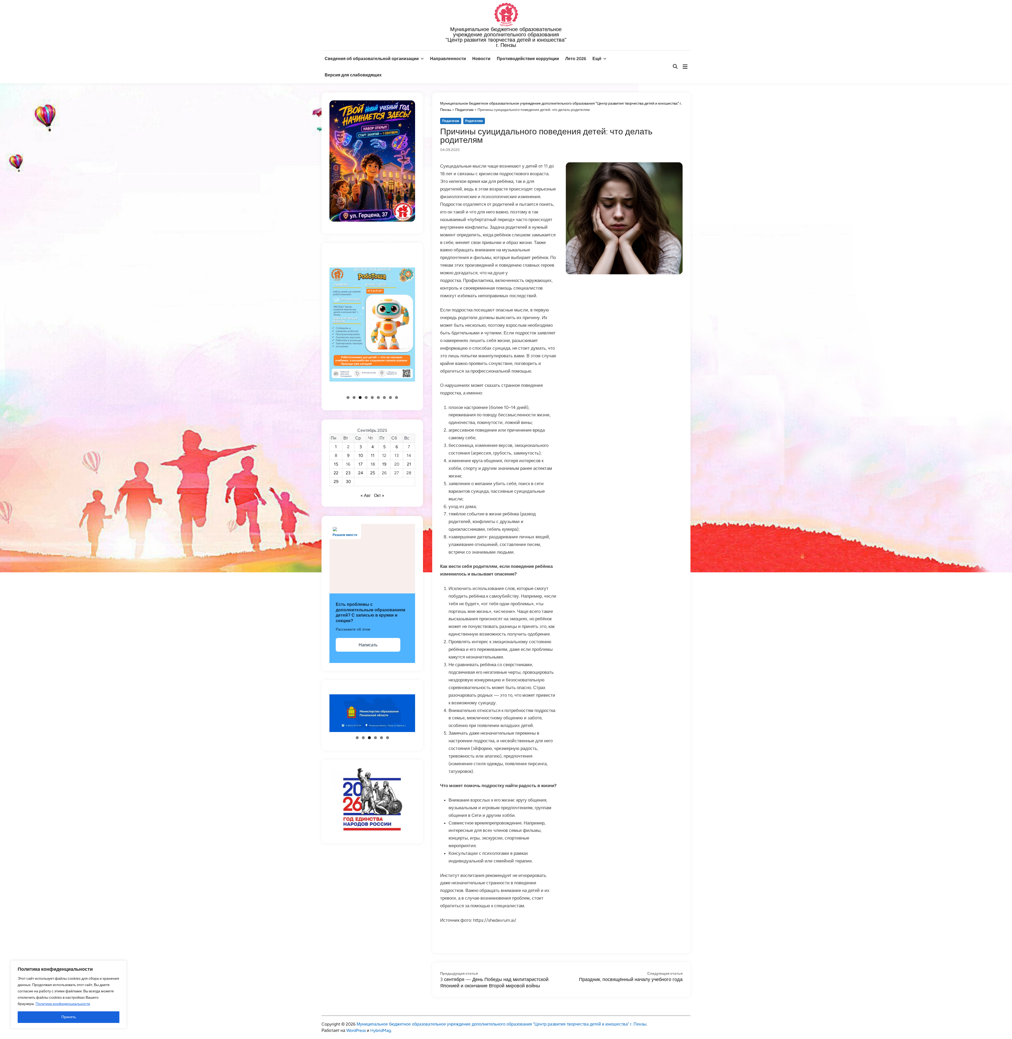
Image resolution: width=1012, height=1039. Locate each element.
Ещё (596, 58)
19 (384, 464)
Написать (368, 645)
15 (336, 464)
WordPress (356, 1030)
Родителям (474, 121)
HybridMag (380, 1030)
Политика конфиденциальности (63, 1004)
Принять (68, 1017)
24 (360, 472)
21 (409, 464)
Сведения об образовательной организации (372, 58)
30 (348, 481)
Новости (481, 58)
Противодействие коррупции (528, 58)
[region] (68, 994)
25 (372, 472)
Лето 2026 (575, 58)
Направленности (448, 58)
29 (336, 481)
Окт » (379, 495)
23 (348, 472)
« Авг (366, 495)
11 (372, 455)
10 (360, 455)
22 (336, 472)
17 (360, 464)
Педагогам (450, 121)
